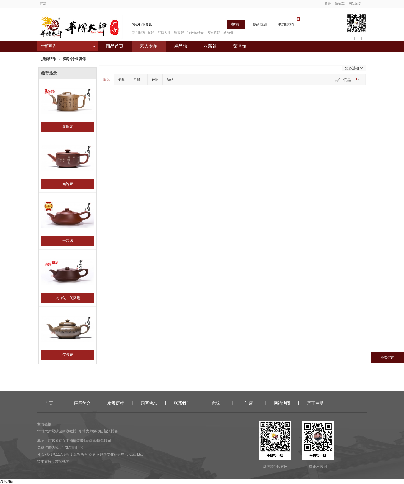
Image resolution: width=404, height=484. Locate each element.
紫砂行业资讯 (74, 59)
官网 (43, 4)
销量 (121, 79)
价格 (137, 79)
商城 (215, 403)
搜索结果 (49, 59)
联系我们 (182, 403)
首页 (49, 403)
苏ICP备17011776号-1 (54, 454)
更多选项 (352, 68)
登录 (327, 4)
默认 (106, 79)
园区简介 (82, 403)
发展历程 (115, 403)
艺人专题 (148, 46)
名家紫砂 (213, 32)
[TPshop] (80, 38)
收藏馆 (210, 46)
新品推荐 (230, 32)
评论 (155, 79)
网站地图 (355, 4)
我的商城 (260, 25)
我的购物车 (286, 24)
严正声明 (315, 403)
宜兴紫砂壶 (195, 32)
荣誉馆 (240, 46)
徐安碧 (179, 32)
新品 (170, 79)
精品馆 (180, 46)
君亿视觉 (62, 461)
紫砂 (151, 32)
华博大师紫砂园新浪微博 (56, 431)
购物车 (340, 4)
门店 (249, 403)
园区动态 (149, 403)
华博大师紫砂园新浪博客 (98, 431)
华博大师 (164, 32)
